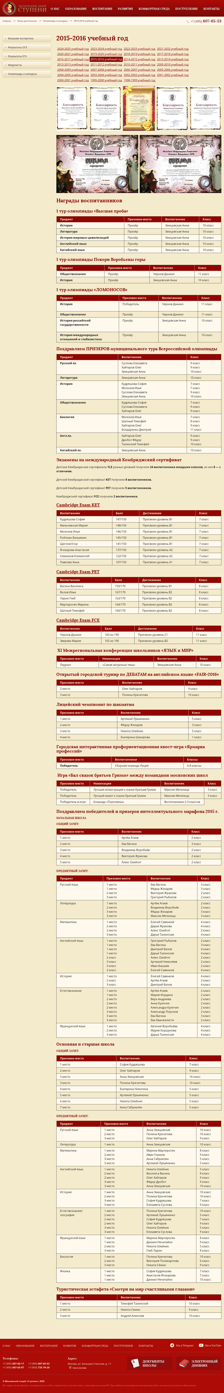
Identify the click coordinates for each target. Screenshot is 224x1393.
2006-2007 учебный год (139, 70)
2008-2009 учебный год (73, 70)
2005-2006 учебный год (172, 70)
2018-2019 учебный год (139, 54)
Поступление (123, 1345)
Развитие (69, 1345)
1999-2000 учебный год (106, 80)
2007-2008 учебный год (106, 70)
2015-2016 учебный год (106, 59)
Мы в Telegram (185, 1345)
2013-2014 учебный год (172, 59)
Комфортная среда (95, 1345)
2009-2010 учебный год (172, 64)
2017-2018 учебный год (172, 54)
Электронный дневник (205, 1363)
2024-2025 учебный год (73, 49)
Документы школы (153, 1363)
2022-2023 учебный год (139, 49)
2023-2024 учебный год (106, 49)
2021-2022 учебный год (172, 49)
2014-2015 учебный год (139, 59)
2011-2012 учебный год (106, 64)
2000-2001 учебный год (73, 80)
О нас (6, 1345)
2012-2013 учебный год (73, 64)
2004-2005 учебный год (73, 75)
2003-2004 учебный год (106, 75)
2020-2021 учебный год (73, 54)
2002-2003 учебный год (139, 75)
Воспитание (49, 1345)
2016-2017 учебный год (73, 59)
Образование (25, 1345)
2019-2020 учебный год (106, 54)
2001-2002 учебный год (172, 75)
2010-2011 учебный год (139, 64)
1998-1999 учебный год (139, 80)
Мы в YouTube (213, 1345)
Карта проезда (79, 1367)
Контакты (146, 1345)
